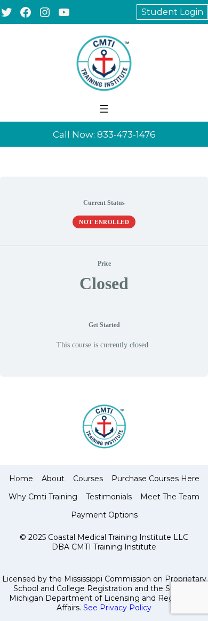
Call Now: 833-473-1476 (104, 134)
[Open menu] (104, 108)
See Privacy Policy (117, 607)
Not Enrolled (104, 222)
